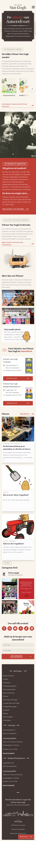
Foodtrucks (6, 683)
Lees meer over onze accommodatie (18, 805)
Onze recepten (8, 717)
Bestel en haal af (8, 676)
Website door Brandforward (18, 833)
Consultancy (7, 720)
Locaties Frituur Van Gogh (11, 703)
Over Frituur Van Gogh (10, 700)
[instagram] (9, 628)
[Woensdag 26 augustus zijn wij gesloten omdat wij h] (26, 588)
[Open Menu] (33, 7)
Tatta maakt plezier (9, 690)
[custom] (26, 628)
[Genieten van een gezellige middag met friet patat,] (26, 610)
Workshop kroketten (9, 686)
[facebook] (4, 628)
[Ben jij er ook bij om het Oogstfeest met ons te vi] (9, 610)
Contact (5, 696)
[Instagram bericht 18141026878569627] (9, 588)
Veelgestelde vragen (10, 707)
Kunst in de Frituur (8, 693)
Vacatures (6, 710)
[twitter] (21, 628)
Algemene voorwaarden (18, 829)
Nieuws (5, 713)
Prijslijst (5, 679)
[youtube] (15, 628)
